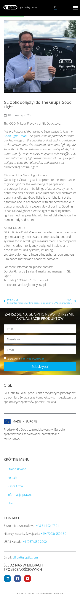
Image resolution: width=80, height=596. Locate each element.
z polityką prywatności (32, 358)
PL (55, 7)
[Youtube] (27, 578)
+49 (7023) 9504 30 (53, 534)
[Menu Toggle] (75, 7)
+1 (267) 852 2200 (35, 542)
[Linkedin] (7, 578)
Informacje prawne (19, 495)
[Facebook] (17, 578)
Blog (10, 503)
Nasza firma (15, 486)
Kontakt (12, 478)
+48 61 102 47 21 (47, 526)
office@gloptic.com (25, 557)
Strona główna (16, 469)
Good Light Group (15, 136)
